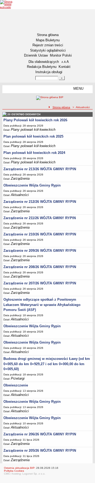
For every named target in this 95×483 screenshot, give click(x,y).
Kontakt (64, 67)
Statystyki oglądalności (48, 50)
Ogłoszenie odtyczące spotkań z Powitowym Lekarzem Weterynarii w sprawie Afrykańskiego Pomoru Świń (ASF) (41, 305)
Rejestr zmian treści (47, 45)
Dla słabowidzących (43, 62)
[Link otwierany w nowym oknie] (10, 4)
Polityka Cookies (14, 470)
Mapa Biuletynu (48, 40)
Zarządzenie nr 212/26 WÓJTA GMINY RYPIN (39, 202)
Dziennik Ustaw (36, 55)
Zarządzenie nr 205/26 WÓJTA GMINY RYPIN (39, 450)
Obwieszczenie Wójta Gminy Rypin (32, 185)
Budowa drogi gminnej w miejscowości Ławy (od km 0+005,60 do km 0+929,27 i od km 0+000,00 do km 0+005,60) (46, 364)
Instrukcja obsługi (48, 72)
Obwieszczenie (15, 385)
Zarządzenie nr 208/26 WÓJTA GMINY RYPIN (39, 267)
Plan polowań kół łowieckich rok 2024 (34, 153)
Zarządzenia (20, 178)
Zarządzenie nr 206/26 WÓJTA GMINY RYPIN (39, 434)
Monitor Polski (61, 55)
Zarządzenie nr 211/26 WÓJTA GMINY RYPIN (39, 218)
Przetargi (18, 378)
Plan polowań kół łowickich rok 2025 (33, 136)
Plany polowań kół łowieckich (33, 130)
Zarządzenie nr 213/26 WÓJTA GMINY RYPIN (39, 169)
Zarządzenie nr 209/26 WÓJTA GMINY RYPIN (39, 251)
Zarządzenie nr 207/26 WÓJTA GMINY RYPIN (39, 283)
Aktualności (20, 195)
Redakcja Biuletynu (41, 67)
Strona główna (48, 35)
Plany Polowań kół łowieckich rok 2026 (35, 120)
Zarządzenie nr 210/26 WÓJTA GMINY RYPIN (39, 234)
